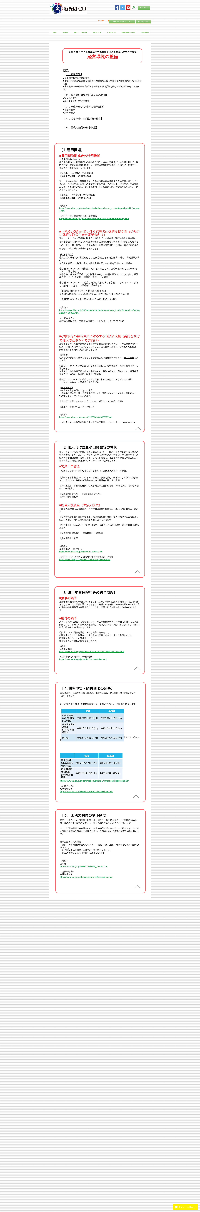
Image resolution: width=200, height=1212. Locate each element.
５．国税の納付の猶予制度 (81, 127)
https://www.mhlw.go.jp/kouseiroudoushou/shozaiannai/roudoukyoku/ (94, 218)
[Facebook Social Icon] (117, 7)
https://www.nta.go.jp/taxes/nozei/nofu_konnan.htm (83, 866)
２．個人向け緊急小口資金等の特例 (86, 95)
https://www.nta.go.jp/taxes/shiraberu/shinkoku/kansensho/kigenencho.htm (94, 781)
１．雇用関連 (73, 74)
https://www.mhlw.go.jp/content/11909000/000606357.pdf (85, 417)
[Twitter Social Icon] (122, 7)
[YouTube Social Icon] (128, 7)
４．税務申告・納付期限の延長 (83, 118)
